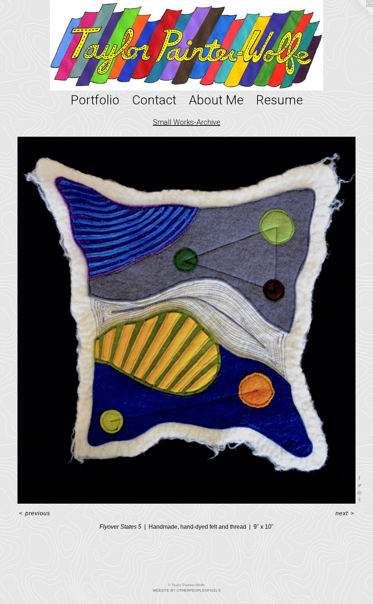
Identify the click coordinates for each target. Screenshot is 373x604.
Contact (154, 100)
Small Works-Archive (186, 122)
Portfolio (95, 100)
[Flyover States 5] (186, 320)
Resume (279, 100)
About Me (216, 100)
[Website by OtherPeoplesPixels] (358, 14)
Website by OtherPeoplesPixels (187, 590)
